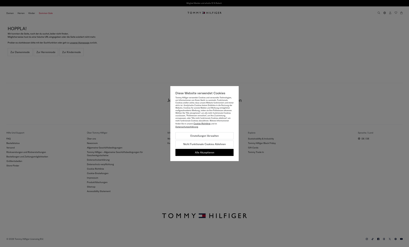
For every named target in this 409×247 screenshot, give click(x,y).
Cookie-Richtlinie (202, 123)
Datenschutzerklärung (186, 126)
